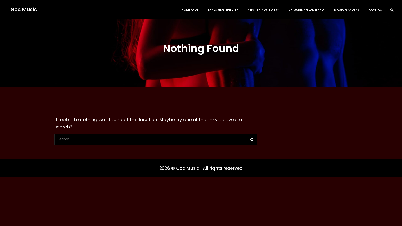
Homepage (190, 10)
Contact (376, 10)
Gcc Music (23, 9)
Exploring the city (223, 10)
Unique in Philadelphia (306, 10)
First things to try (263, 10)
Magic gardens (346, 10)
